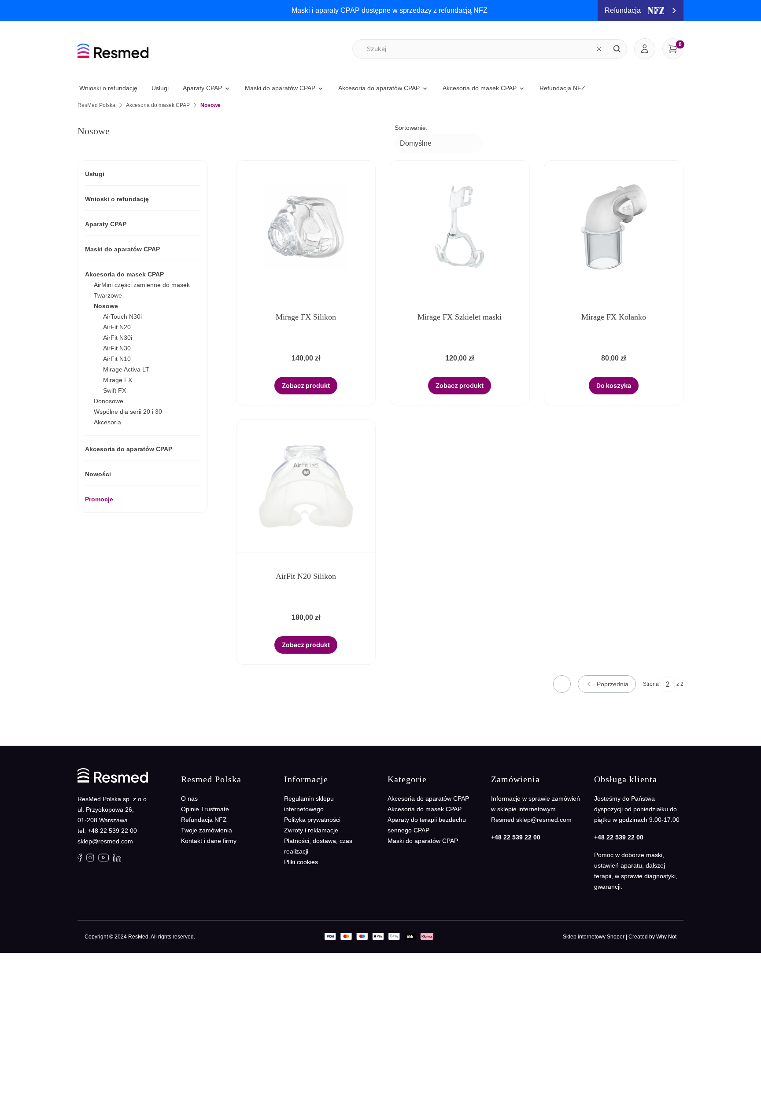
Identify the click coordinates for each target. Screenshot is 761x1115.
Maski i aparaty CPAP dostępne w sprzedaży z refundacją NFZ (390, 10)
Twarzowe (108, 295)
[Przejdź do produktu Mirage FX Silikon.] (306, 227)
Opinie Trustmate (205, 809)
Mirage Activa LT (126, 369)
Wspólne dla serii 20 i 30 (128, 411)
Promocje (99, 499)
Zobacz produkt (306, 385)
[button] (617, 48)
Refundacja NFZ (204, 819)
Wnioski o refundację (117, 198)
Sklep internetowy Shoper (593, 937)
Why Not (666, 937)
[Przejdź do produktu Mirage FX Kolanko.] (613, 227)
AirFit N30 (117, 348)
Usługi (94, 173)
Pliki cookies (301, 861)
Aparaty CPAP (105, 224)
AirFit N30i (117, 337)
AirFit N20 (117, 327)
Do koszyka (613, 385)
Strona (651, 684)
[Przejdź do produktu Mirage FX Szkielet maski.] (460, 227)
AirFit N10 (117, 358)
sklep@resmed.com (105, 841)
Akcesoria (107, 422)
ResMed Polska (96, 105)
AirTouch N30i (122, 316)
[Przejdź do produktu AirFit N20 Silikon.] (306, 486)
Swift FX (114, 390)
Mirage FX (117, 379)
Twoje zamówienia (206, 830)
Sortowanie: (411, 127)
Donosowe (108, 401)
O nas (189, 798)
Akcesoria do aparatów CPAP (128, 449)
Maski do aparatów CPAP (122, 249)
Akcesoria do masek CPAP (158, 105)
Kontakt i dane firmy (208, 840)
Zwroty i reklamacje (311, 830)
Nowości (98, 474)
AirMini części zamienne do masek (142, 284)
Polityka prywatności (312, 819)
